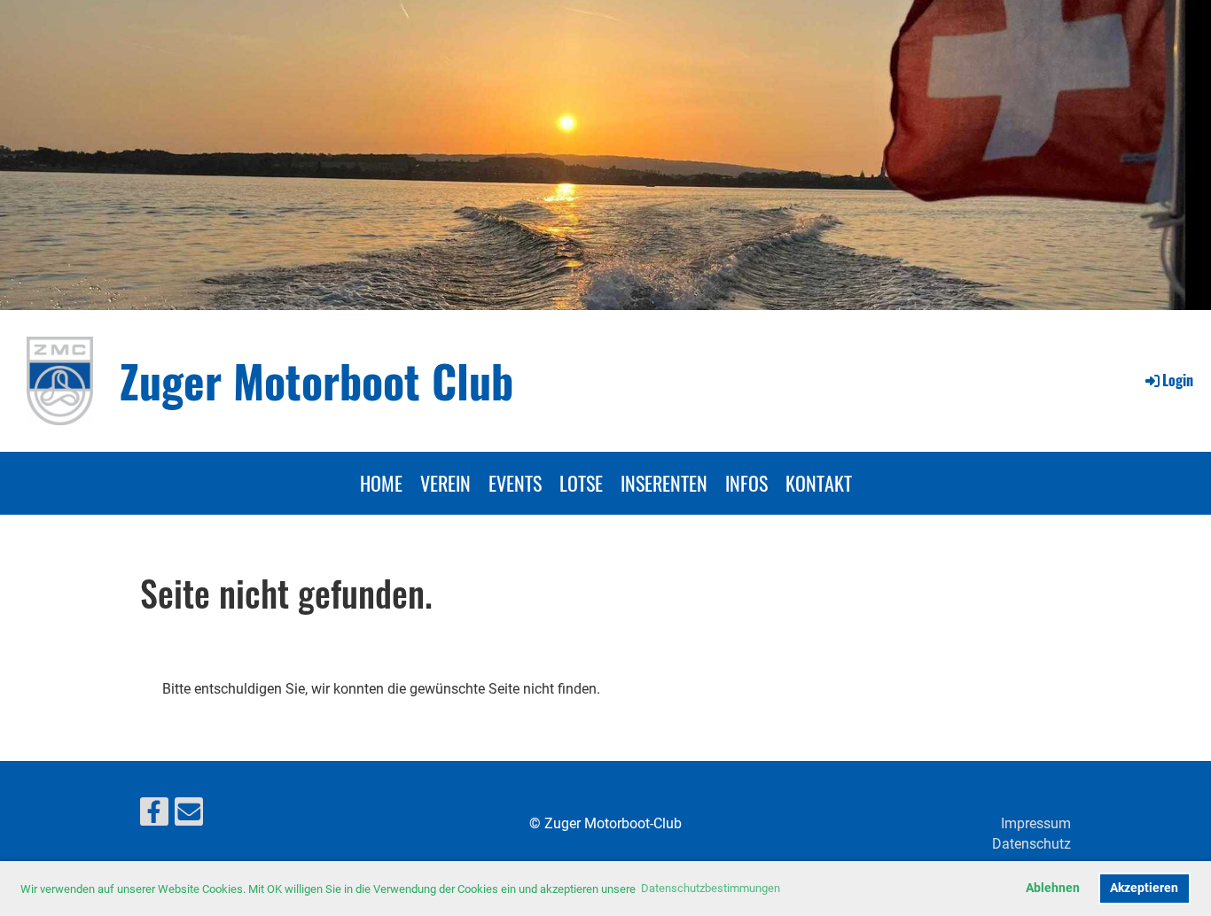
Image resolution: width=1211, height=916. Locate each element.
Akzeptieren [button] (1144, 888)
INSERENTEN (664, 483)
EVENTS (515, 483)
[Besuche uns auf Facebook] (154, 816)
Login (1177, 380)
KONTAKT (818, 483)
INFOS (746, 483)
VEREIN (445, 483)
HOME (381, 483)
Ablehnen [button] (1053, 888)
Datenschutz (1031, 843)
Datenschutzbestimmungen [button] (710, 888)
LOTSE (581, 483)
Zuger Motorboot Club (316, 380)
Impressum (1036, 823)
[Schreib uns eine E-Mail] (189, 816)
